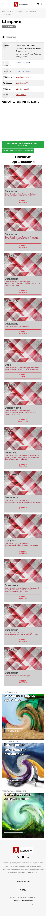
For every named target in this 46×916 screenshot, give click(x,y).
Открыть (23, 201)
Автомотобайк (23, 882)
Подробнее (14, 731)
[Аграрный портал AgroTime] (23, 717)
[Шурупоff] (23, 526)
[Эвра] (23, 350)
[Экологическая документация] (23, 815)
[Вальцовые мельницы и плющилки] (23, 766)
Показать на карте (23, 62)
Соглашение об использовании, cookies (23, 904)
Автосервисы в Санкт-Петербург (18, 151)
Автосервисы (8, 26)
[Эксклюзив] (23, 176)
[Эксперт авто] (23, 393)
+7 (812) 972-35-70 (23, 71)
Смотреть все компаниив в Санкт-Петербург (23, 145)
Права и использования (23, 901)
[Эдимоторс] (23, 570)
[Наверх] (39, 909)
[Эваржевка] (23, 483)
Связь (23, 890)
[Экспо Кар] (23, 438)
